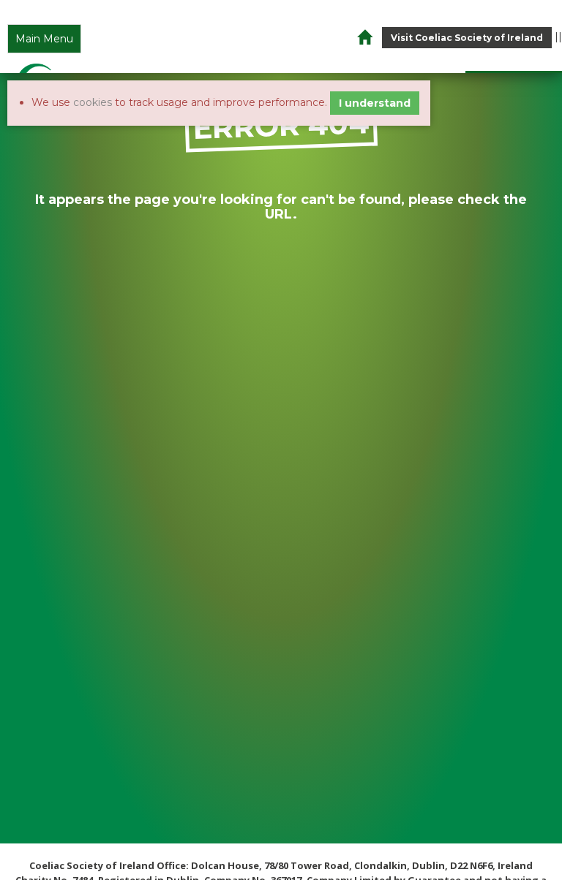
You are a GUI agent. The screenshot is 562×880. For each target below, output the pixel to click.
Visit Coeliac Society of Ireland (467, 37)
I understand (375, 103)
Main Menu (44, 38)
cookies (92, 102)
